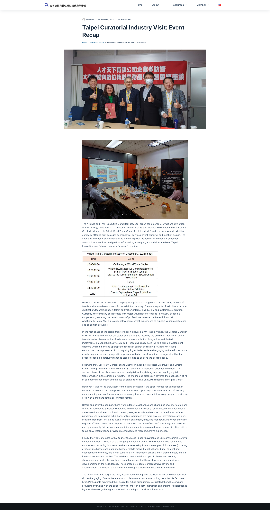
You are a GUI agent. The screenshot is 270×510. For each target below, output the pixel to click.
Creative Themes (168, 506)
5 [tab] (139, 214)
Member (201, 5)
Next (182, 179)
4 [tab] (135, 214)
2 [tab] (126, 214)
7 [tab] (147, 214)
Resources (178, 5)
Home (139, 5)
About (155, 5)
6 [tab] (143, 214)
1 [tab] (122, 214)
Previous (87, 179)
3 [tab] (130, 214)
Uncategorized (124, 19)
